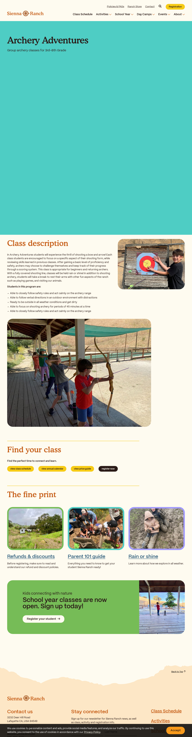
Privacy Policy (92, 732)
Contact (150, 6)
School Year (122, 14)
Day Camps (144, 14)
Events (162, 14)
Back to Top (177, 672)
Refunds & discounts (31, 556)
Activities (102, 14)
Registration (175, 7)
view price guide (82, 469)
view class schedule (20, 469)
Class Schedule (82, 14)
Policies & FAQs (115, 6)
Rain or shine (143, 556)
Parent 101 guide (86, 556)
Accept (175, 730)
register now (108, 469)
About (178, 14)
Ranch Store (135, 6)
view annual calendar (52, 469)
